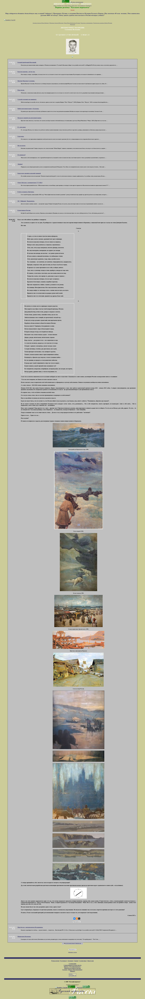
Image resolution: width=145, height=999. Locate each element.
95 (71, 943)
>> (82, 943)
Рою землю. (21, 90)
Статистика (82, 961)
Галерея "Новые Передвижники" (72, 969)
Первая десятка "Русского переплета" (72, 7)
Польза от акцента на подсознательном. (29, 118)
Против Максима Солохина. (26, 81)
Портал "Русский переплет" (72, 966)
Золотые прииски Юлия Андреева (41, 23)
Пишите (72, 971)
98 (76, 943)
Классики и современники (87, 23)
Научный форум (88, 5)
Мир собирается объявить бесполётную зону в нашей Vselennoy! (28, 13)
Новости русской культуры (72, 968)
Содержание (59, 5)
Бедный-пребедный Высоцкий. (27, 62)
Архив (76, 961)
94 (69, 943)
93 (68, 943)
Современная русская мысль (72, 965)
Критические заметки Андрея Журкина (102, 23)
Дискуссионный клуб (81, 5)
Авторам (65, 5)
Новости (69, 5)
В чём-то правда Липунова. (26, 192)
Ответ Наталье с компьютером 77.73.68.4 (30, 182)
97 (74, 943)
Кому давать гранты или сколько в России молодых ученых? (81, 15)
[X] (79, 919)
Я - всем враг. (22, 127)
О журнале (63, 961)
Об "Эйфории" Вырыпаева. (26, 201)
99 (78, 943)
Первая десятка (74, 5)
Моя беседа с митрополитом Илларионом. (30, 927)
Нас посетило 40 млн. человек (116, 13)
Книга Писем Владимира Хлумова (72, 23)
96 (73, 943)
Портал (55, 5)
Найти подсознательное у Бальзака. (28, 108)
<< (63, 943)
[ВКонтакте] (74, 919)
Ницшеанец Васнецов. (24, 936)
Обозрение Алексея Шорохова (56, 23)
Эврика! (20, 164)
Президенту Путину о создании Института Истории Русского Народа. (78, 13)
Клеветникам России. (24, 210)
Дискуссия (72, 24)
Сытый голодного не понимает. (27, 99)
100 (80, 943)
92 (66, 943)
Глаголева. (21, 136)
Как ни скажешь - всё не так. (26, 71)
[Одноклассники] (77, 919)
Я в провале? (22, 155)
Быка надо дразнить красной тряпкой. (29, 173)
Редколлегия (55, 961)
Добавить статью (72, 952)
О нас (63, 5)
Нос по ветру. (22, 145)
